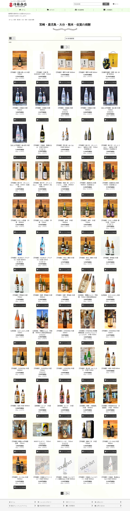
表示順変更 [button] (70, 38)
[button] (79, 10)
